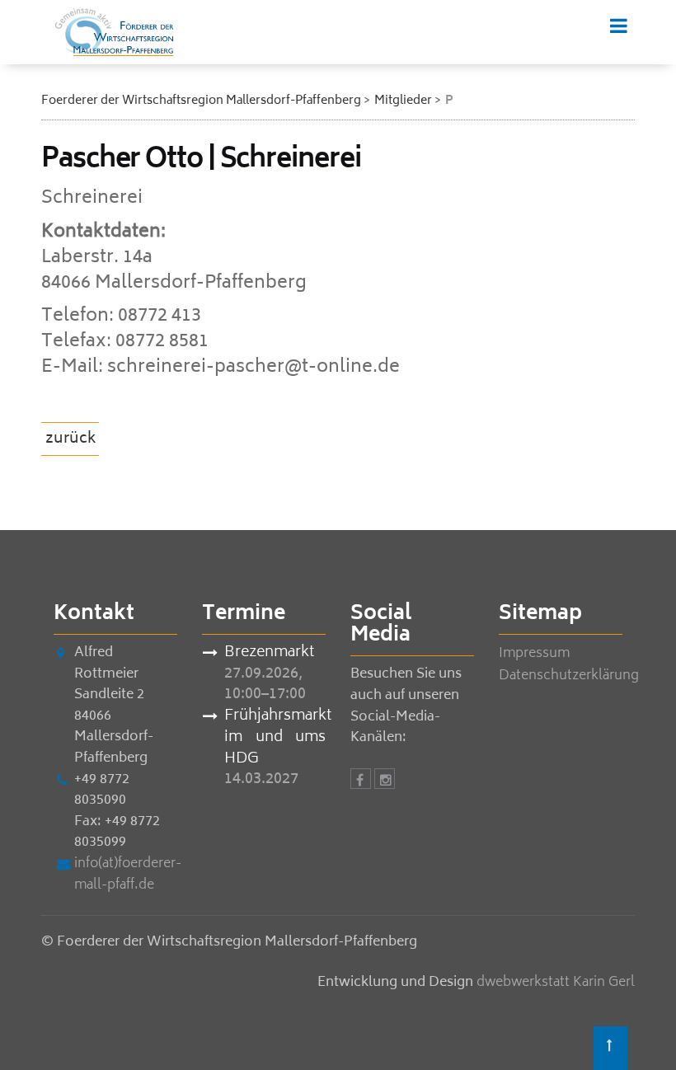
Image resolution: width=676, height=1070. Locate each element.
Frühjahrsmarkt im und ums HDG (275, 738)
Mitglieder (403, 101)
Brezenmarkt (269, 653)
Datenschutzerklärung (569, 676)
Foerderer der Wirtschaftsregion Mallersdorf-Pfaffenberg (201, 101)
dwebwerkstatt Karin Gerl (555, 982)
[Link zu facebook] (360, 781)
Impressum (534, 653)
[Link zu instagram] (384, 781)
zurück (70, 439)
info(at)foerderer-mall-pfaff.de (127, 874)
